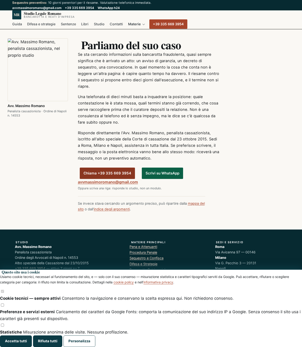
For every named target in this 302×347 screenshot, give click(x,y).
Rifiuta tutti (47, 341)
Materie (134, 24)
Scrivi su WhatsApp (162, 173)
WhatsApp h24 (109, 8)
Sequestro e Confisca (147, 258)
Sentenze (68, 24)
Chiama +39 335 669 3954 (107, 173)
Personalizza (79, 341)
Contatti (116, 24)
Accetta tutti (16, 341)
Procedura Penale (143, 252)
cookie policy (123, 282)
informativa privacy (158, 282)
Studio (99, 24)
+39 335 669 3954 (79, 8)
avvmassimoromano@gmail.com (37, 8)
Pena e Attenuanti (143, 247)
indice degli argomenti (112, 209)
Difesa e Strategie (143, 264)
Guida (17, 24)
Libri (84, 24)
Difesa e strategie (41, 24)
